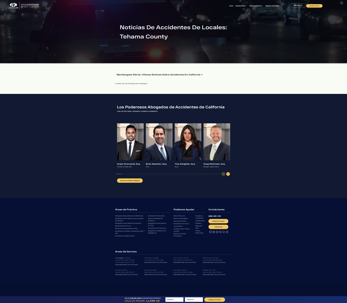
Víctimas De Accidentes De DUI (126, 228)
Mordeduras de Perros (123, 226)
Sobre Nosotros (179, 216)
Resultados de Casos (181, 223)
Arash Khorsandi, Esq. (128, 164)
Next (228, 174)
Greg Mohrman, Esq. (214, 164)
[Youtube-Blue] (223, 232)
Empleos (198, 223)
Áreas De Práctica (255, 6)
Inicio (231, 6)
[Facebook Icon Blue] (210, 232)
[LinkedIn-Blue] (227, 232)
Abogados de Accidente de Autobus (128, 223)
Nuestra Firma (241, 6)
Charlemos (218, 227)
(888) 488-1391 (214, 216)
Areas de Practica (180, 221)
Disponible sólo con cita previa (126, 264)
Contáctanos (200, 220)
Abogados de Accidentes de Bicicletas (129, 216)
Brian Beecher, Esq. (156, 164)
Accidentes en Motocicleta (125, 236)
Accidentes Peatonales (156, 216)
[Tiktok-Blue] (220, 232)
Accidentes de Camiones (157, 228)
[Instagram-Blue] (217, 232)
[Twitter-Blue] (213, 232)
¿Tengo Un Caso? (218, 221)
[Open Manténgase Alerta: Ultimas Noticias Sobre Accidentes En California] (202, 74)
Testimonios (178, 226)
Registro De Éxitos (272, 6)
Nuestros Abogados (181, 218)
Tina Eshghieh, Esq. (185, 164)
